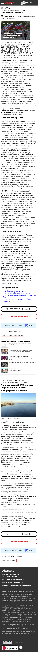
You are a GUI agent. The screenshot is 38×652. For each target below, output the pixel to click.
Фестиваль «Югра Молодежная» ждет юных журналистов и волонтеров (20, 350)
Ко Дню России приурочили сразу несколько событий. (19, 369)
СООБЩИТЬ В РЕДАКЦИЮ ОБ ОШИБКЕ (16, 585)
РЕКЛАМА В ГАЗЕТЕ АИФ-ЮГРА (13, 580)
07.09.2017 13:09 (6, 8)
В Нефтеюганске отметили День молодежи (22, 362)
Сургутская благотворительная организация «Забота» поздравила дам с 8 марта (22, 358)
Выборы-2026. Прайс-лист (12, 582)
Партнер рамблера (18, 642)
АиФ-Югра (17, 418)
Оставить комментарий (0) (19, 316)
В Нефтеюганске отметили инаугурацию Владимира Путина (16, 292)
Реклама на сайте (9, 577)
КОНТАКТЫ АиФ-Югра (10, 574)
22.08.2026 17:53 (6, 380)
